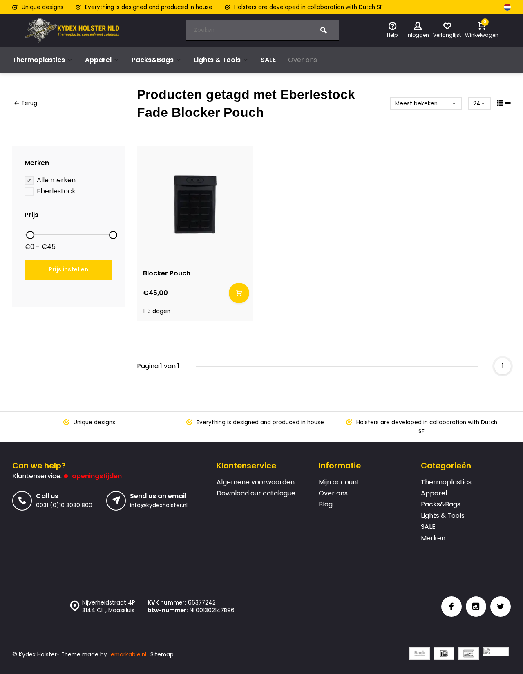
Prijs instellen (68, 269)
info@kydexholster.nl (159, 505)
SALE (268, 60)
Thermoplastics (38, 60)
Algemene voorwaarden (256, 482)
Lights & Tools (217, 60)
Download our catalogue (256, 493)
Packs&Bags (153, 60)
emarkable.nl (128, 654)
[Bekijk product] (239, 293)
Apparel (98, 60)
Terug (29, 103)
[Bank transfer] (419, 654)
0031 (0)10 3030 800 (64, 505)
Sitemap (162, 654)
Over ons (302, 60)
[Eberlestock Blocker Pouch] (195, 204)
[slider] (30, 235)
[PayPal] (496, 654)
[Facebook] (451, 606)
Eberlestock (56, 191)
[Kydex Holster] (74, 30)
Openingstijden (97, 476)
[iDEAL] (444, 654)
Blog (326, 504)
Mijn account (339, 482)
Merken (433, 538)
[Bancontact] (468, 654)
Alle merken (56, 180)
